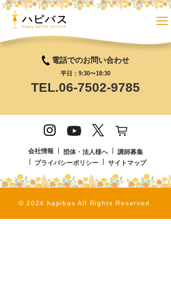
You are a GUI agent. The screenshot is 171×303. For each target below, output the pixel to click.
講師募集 (130, 151)
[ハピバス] (36, 22)
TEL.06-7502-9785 (85, 87)
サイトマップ (127, 162)
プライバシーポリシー (66, 162)
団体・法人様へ (85, 151)
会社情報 (41, 150)
